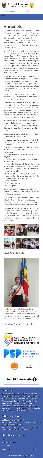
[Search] (27, 11)
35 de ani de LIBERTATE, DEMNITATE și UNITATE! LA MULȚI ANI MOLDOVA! (21, 423)
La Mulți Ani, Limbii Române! (13, 420)
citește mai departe (23, 318)
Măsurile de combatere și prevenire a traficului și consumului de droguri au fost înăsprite (20, 428)
